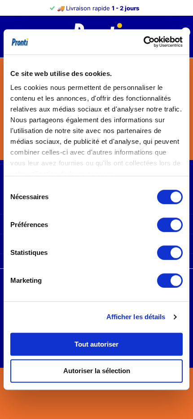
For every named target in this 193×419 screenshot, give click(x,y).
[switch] (170, 225)
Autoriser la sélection (96, 370)
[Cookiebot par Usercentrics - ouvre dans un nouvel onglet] (143, 42)
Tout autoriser (96, 344)
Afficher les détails (136, 317)
